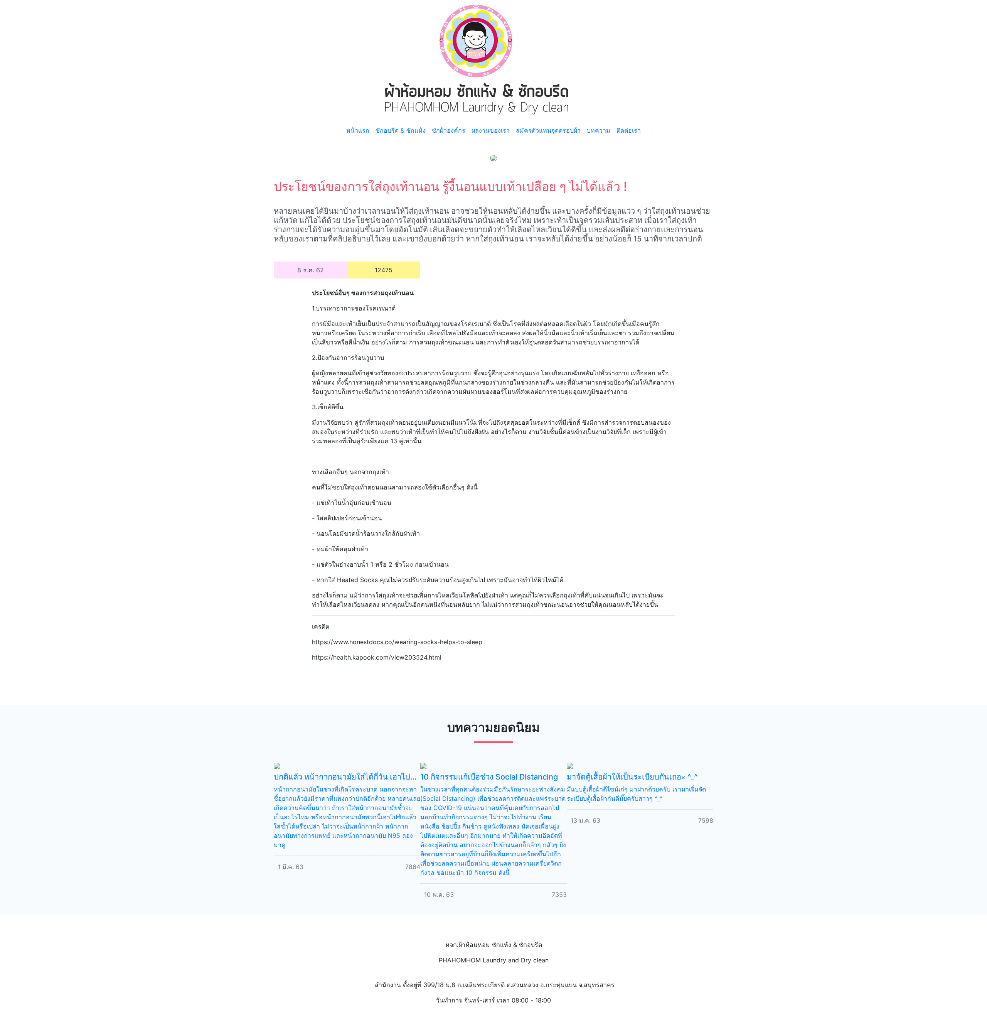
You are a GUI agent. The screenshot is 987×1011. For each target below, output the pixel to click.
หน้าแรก (357, 130)
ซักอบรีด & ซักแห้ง (401, 130)
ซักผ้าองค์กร (448, 130)
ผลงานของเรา (491, 130)
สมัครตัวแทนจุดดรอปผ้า (548, 130)
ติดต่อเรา (628, 130)
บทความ (598, 130)
